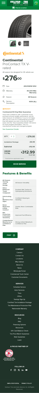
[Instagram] (15, 370)
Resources (19, 328)
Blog (19, 318)
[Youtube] (27, 370)
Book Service (19, 164)
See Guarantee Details (11, 129)
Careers (19, 253)
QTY (6, 136)
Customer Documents (19, 277)
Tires (19, 293)
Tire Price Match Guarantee (19, 334)
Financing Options (19, 325)
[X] (19, 370)
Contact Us (19, 256)
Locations (19, 259)
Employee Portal (13, 383)
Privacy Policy (27, 383)
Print (9, 235)
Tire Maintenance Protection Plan (19, 306)
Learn (20, 340)
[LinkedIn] (23, 370)
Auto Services (19, 290)
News (19, 268)
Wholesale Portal (19, 271)
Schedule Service (19, 287)
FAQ (19, 322)
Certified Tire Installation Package (19, 302)
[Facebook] (12, 370)
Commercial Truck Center (19, 274)
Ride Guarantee (19, 337)
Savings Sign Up (19, 299)
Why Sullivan (19, 262)
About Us (19, 265)
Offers (19, 296)
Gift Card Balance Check (19, 331)
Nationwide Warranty (19, 309)
